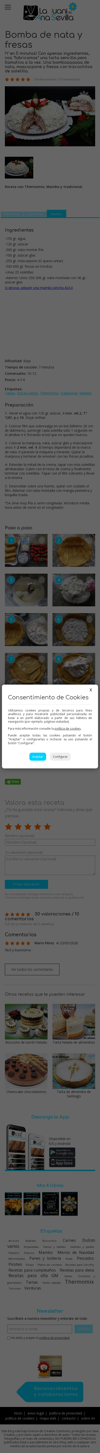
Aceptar (37, 757)
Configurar (60, 757)
